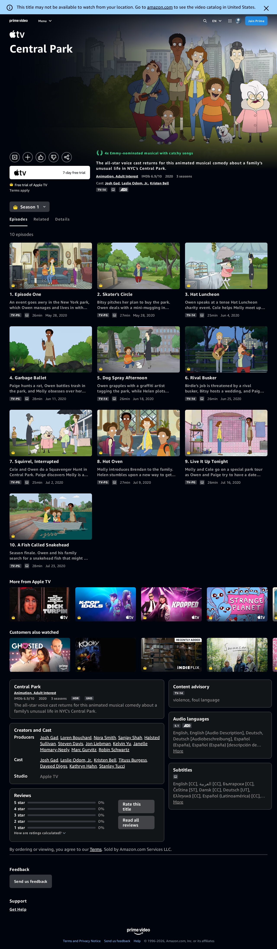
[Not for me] (53, 157)
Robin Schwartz (114, 749)
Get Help (18, 909)
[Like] (40, 157)
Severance (171, 655)
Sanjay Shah (130, 737)
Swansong (237, 655)
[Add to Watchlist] (28, 157)
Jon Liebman (98, 743)
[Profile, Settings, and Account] (238, 21)
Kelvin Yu (122, 743)
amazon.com (160, 7)
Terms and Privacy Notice (82, 941)
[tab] (18, 219)
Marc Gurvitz (84, 749)
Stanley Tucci (112, 765)
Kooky (105, 655)
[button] (40, 833)
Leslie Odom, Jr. (135, 183)
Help (137, 941)
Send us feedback (117, 941)
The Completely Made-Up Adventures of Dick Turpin (40, 604)
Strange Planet (237, 604)
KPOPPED (171, 604)
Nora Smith (105, 737)
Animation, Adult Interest (117, 176)
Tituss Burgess (133, 759)
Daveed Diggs (53, 765)
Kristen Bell (159, 183)
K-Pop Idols (105, 604)
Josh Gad (112, 183)
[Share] (66, 157)
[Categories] (230, 21)
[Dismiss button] (266, 8)
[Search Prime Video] (205, 21)
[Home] (19, 20)
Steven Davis (70, 743)
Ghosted (40, 655)
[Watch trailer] (15, 157)
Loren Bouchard (76, 737)
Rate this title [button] (132, 806)
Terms (96, 849)
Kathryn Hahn (83, 765)
